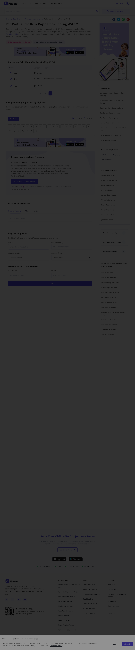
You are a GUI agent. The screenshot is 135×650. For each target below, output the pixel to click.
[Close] (121, 302)
